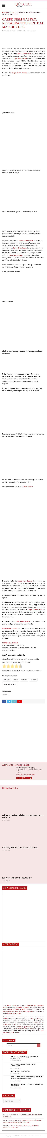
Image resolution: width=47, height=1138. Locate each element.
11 (20, 1061)
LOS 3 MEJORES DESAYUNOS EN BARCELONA (19, 847)
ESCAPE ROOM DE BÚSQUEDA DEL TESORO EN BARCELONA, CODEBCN (22, 1121)
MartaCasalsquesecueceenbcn (25, 775)
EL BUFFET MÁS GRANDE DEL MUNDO (17, 878)
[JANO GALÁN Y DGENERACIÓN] (6, 1072)
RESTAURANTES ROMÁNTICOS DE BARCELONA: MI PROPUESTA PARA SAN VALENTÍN (26, 1077)
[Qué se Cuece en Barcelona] (23, 5)
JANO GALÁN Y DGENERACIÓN (20, 1071)
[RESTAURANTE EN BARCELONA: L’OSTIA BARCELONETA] (6, 1066)
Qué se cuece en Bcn (10, 31)
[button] (9, 40)
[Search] (38, 1045)
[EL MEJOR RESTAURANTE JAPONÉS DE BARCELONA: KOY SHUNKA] (6, 1085)
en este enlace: (27, 487)
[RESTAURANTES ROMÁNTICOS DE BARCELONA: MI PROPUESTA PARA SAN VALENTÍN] (6, 1078)
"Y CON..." (12, 12)
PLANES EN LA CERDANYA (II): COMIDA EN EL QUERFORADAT (24, 1057)
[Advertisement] (23, 733)
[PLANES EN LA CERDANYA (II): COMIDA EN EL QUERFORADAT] (6, 1059)
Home (5, 12)
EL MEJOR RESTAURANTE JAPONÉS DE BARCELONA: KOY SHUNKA (26, 1085)
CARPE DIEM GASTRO (10, 643)
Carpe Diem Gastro (24, 54)
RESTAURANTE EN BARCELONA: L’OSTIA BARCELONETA (23, 1065)
